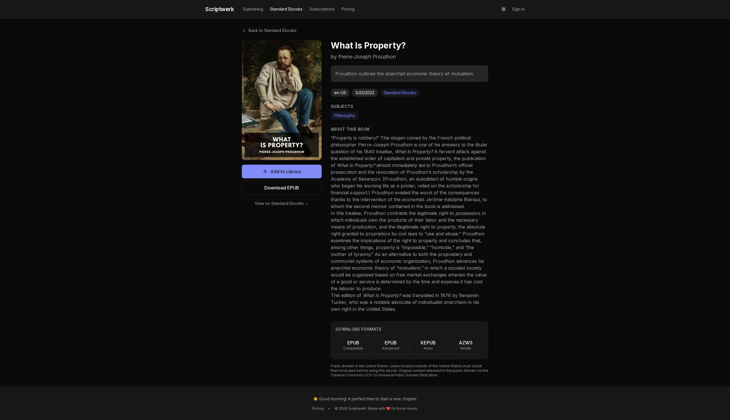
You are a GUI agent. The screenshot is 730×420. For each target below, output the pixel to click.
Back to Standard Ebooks (273, 30)
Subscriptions (322, 9)
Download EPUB (281, 188)
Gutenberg (253, 9)
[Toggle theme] (503, 9)
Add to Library (285, 171)
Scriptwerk (219, 9)
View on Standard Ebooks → (282, 203)
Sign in (518, 9)
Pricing (348, 9)
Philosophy (344, 115)
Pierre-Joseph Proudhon (385, 145)
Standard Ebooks (286, 9)
